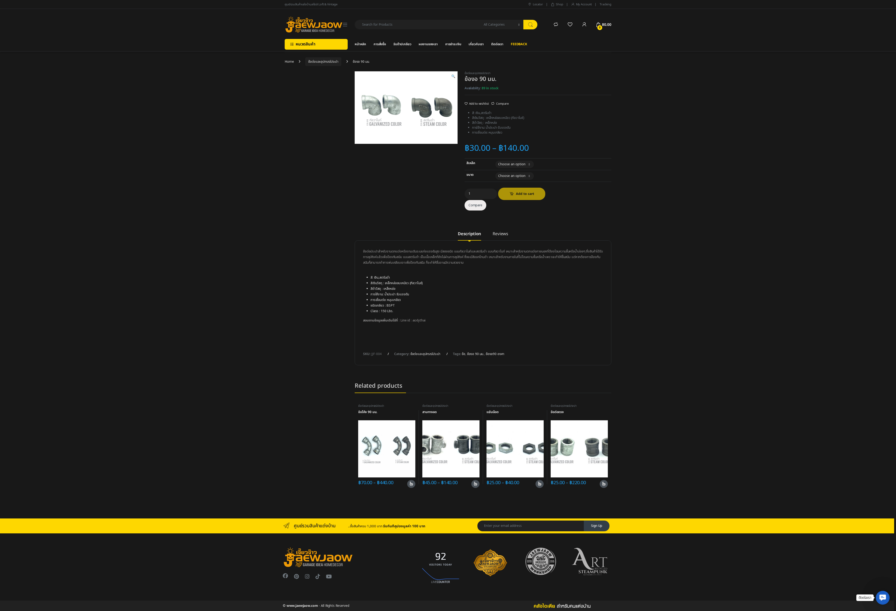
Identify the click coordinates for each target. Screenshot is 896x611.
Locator (538, 4)
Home (289, 61)
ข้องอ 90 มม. (475, 354)
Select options (409, 484)
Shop (559, 4)
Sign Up (596, 525)
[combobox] (418, 24)
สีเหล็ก (470, 163)
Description (469, 234)
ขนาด (470, 175)
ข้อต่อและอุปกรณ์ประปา (323, 61)
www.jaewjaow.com (302, 605)
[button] (883, 598)
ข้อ (463, 354)
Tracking (605, 4)
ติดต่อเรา (497, 44)
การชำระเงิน (453, 44)
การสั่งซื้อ (380, 44)
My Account (584, 4)
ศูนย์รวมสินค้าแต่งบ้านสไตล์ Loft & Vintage (311, 4)
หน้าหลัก (360, 44)
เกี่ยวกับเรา (476, 44)
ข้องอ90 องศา (495, 354)
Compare (502, 103)
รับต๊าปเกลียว (402, 44)
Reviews (500, 234)
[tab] (469, 236)
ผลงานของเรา (428, 44)
